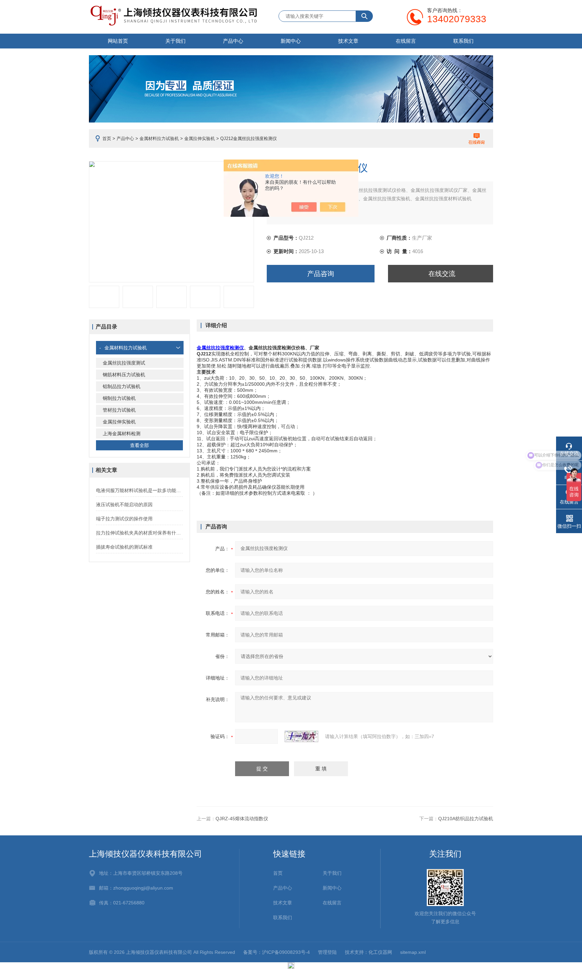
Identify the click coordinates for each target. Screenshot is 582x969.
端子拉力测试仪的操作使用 (124, 518)
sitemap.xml (413, 952)
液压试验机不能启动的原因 (124, 504)
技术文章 (348, 41)
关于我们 (175, 41)
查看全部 (139, 445)
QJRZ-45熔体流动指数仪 (242, 818)
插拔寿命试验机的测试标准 (124, 547)
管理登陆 (327, 952)
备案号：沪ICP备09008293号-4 (276, 952)
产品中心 (233, 41)
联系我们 (463, 41)
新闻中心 (291, 41)
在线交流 (441, 273)
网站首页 (118, 41)
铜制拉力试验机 (119, 398)
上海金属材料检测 (121, 433)
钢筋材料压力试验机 (124, 374)
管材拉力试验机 (119, 410)
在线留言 (406, 41)
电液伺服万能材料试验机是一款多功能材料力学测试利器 (139, 490)
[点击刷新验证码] (301, 736)
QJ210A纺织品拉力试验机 (465, 818)
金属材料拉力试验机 (159, 138)
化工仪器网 (380, 952)
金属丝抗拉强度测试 (124, 363)
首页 (106, 138)
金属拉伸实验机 (199, 138)
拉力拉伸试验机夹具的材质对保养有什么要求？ (139, 532)
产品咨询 (320, 273)
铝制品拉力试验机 (121, 386)
